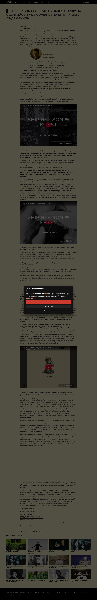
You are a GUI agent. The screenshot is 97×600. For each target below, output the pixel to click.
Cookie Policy (29, 298)
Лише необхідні (48, 311)
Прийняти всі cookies (48, 302)
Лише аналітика (48, 306)
